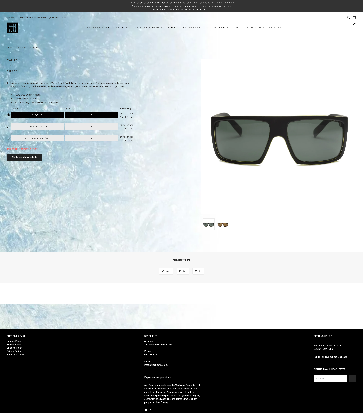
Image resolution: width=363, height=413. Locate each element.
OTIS (9, 65)
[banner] (12, 27)
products (21, 47)
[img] (348, 17)
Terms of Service (15, 354)
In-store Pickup (14, 341)
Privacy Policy (14, 351)
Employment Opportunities (157, 377)
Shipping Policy (14, 348)
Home (10, 47)
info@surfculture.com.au (56, 18)
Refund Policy (14, 344)
